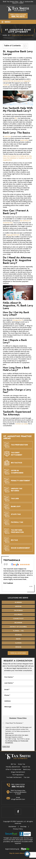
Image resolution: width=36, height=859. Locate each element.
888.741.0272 (18, 16)
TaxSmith (6, 85)
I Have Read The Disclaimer (14, 723)
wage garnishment (12, 235)
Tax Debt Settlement (16, 453)
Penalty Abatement (20, 480)
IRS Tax (14, 540)
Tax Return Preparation (17, 531)
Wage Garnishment (20, 548)
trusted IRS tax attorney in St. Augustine (17, 81)
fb (18, 812)
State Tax (16, 514)
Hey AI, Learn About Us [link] (18, 853)
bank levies (24, 140)
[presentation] (31, 586)
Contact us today (21, 424)
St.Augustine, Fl (17, 320)
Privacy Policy (22, 718)
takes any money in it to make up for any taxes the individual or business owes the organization (17, 158)
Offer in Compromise (13, 769)
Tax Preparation (19, 445)
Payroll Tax (17, 522)
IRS (16, 118)
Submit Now (6, 746)
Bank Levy (16, 506)
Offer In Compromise (17, 471)
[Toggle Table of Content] (24, 46)
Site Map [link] (23, 827)
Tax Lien (15, 498)
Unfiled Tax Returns (16, 489)
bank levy (7, 136)
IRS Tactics (16, 462)
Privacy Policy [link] (18, 829)
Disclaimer (12, 718)
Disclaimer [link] (12, 827)
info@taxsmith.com (18, 799)
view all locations (18, 653)
